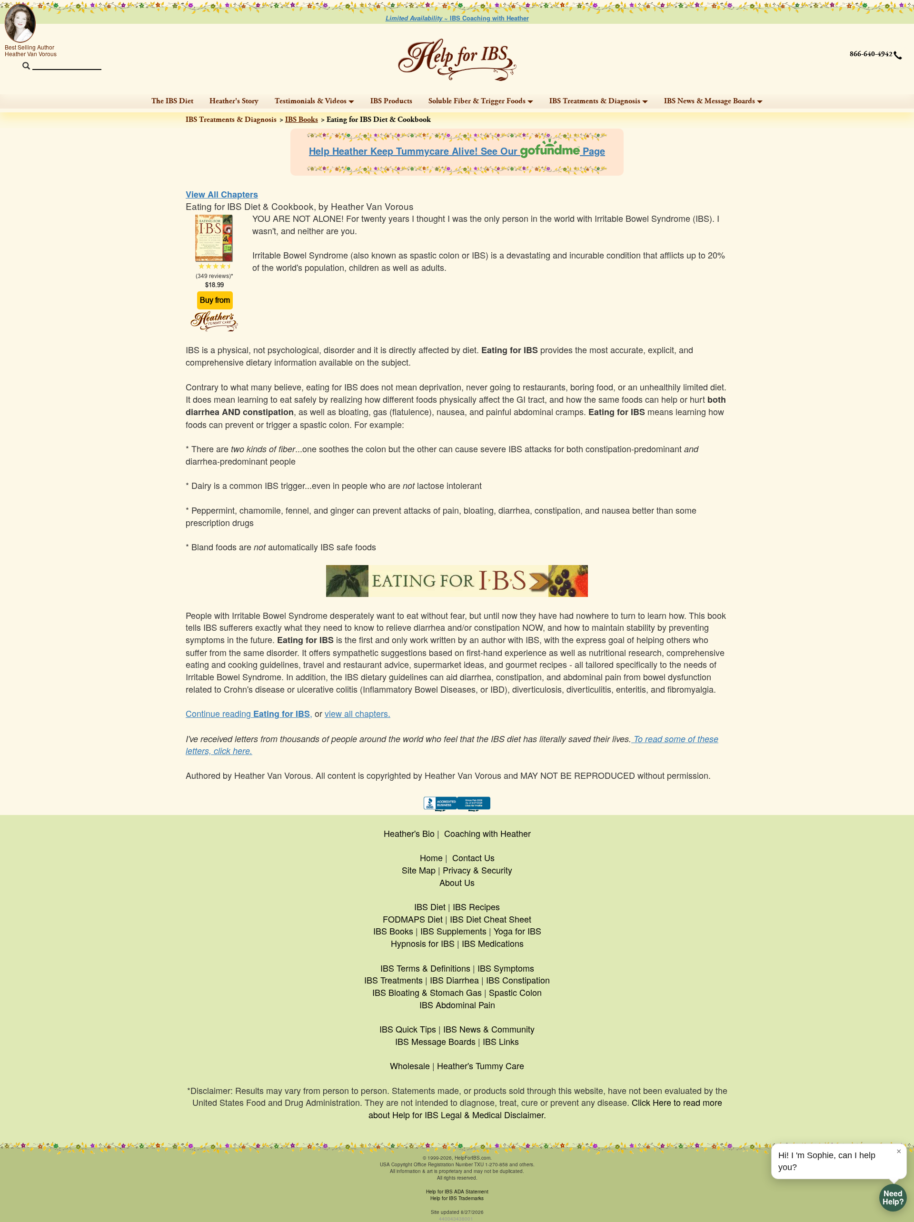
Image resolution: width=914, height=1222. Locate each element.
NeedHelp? (893, 1197)
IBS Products (391, 101)
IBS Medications (493, 943)
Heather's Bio (409, 833)
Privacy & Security (477, 870)
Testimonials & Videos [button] (311, 101)
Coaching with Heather (487, 833)
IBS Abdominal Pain (457, 1004)
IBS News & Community (489, 1029)
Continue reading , (249, 713)
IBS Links (501, 1041)
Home (431, 857)
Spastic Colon (515, 992)
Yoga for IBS (517, 930)
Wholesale (410, 1065)
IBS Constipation (518, 980)
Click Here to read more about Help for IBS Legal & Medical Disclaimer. (545, 1108)
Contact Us (473, 857)
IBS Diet (430, 906)
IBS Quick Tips (407, 1029)
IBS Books (301, 119)
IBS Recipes (476, 906)
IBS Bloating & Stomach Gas (427, 992)
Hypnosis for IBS (423, 943)
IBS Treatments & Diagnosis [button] (594, 101)
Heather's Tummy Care (480, 1065)
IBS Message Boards (435, 1041)
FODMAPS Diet (413, 919)
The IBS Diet (172, 101)
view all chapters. (357, 713)
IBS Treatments (393, 980)
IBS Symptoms (505, 968)
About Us (457, 882)
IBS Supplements (453, 930)
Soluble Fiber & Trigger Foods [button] (477, 101)
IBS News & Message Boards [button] (709, 101)
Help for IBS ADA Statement (457, 1191)
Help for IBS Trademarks (457, 1198)
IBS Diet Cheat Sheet (490, 919)
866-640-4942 (871, 54)
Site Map (419, 870)
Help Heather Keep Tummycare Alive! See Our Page (457, 151)
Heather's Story (233, 101)
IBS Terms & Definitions (425, 968)
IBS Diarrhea (454, 980)
